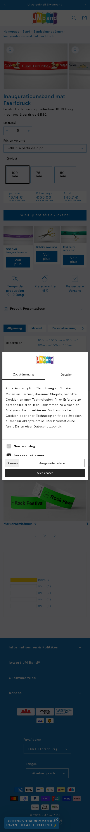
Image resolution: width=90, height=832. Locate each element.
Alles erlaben (45, 473)
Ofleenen (12, 463)
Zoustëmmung (23, 374)
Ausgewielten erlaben (52, 463)
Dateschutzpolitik (47, 426)
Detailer (66, 375)
